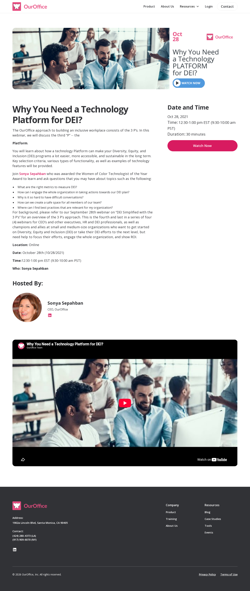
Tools (208, 525)
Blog (207, 512)
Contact (227, 6)
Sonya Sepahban (32, 173)
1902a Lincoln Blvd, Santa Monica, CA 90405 (40, 522)
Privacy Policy (207, 574)
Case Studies (213, 519)
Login (209, 6)
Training (171, 519)
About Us (167, 6)
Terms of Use (229, 574)
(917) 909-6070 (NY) (24, 539)
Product (149, 6)
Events (209, 532)
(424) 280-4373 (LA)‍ (24, 536)
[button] (189, 6)
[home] (30, 6)
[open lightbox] (124, 58)
